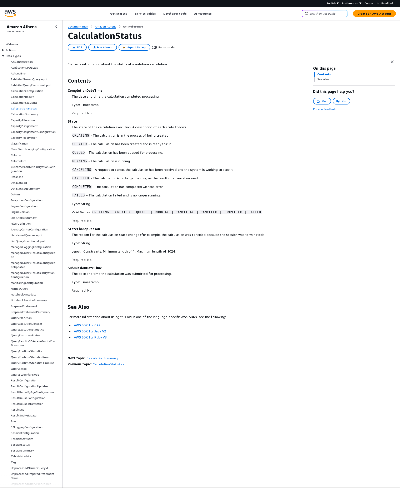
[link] (133, 26)
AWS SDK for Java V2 (90, 331)
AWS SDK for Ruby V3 (90, 337)
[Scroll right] (215, 13)
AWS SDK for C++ (87, 325)
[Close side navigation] (56, 26)
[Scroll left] (107, 13)
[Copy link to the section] (64, 81)
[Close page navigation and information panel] (392, 61)
